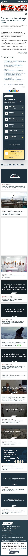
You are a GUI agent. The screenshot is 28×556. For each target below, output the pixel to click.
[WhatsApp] (13, 91)
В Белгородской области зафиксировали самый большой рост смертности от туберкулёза (14, 80)
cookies (13, 537)
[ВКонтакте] (9, 91)
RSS (3, 526)
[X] (11, 91)
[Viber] (18, 91)
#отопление (21, 84)
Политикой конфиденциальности (16, 549)
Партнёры (4, 530)
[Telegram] (15, 91)
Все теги (6, 526)
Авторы (9, 528)
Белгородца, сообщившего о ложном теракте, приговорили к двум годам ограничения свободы (14, 71)
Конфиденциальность (7, 532)
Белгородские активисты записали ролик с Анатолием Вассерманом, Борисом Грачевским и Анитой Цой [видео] (14, 77)
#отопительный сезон (13, 84)
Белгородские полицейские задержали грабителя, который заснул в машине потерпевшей (14, 74)
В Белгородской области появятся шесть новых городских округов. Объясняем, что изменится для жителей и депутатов (15, 61)
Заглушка (14, 528)
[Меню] (26, 2)
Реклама (9, 530)
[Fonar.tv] (4, 1)
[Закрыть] (26, 14)
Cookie (16, 543)
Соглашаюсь (14, 552)
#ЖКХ (5, 84)
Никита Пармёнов (22, 52)
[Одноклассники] (17, 91)
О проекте (4, 528)
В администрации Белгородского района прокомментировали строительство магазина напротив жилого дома (13, 65)
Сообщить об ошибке (14, 526)
